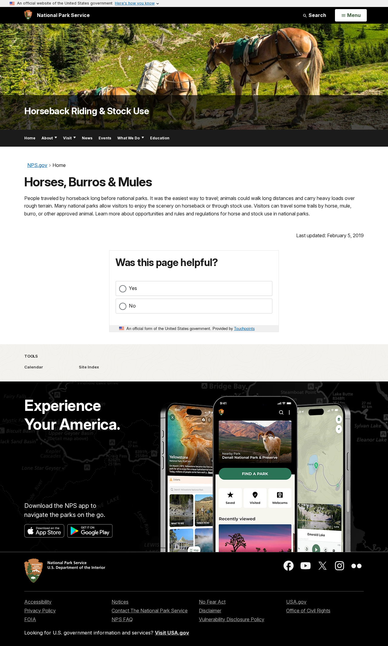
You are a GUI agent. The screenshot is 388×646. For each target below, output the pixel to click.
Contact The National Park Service (150, 611)
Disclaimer (210, 611)
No (132, 306)
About (47, 138)
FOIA (30, 619)
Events (105, 138)
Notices (120, 602)
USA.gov (296, 602)
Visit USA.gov (172, 633)
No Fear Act (212, 602)
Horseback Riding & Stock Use (86, 110)
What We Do (128, 138)
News (87, 138)
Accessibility (38, 602)
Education (159, 138)
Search (316, 15)
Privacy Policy (40, 611)
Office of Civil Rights (308, 611)
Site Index (89, 367)
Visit (67, 138)
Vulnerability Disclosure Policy (231, 619)
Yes (133, 288)
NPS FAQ (122, 619)
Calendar (33, 367)
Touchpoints (244, 328)
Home (29, 138)
